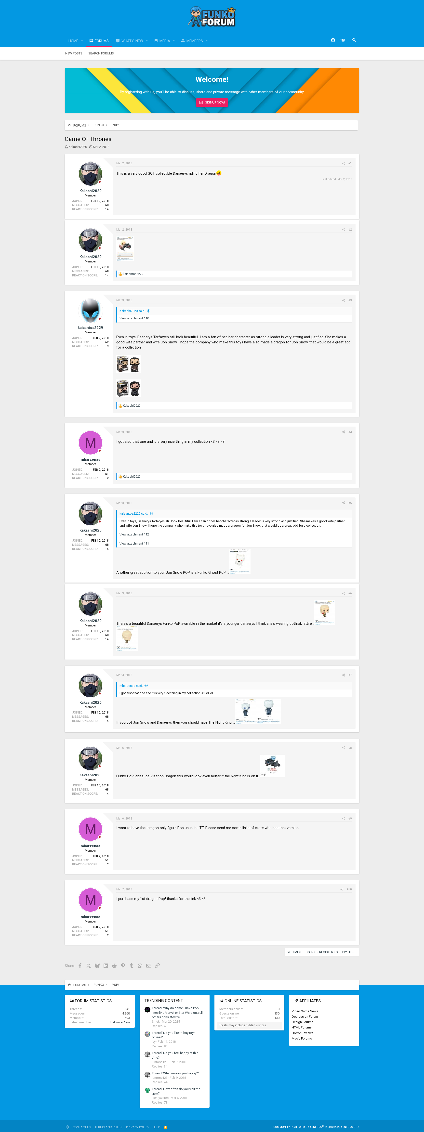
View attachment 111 (134, 543)
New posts (73, 53)
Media (164, 41)
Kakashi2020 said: (132, 311)
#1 (350, 163)
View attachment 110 (134, 318)
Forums (102, 41)
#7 (350, 675)
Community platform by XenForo (316, 1127)
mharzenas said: (131, 686)
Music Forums (302, 1038)
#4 (350, 432)
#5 (350, 503)
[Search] (354, 40)
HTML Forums (302, 1027)
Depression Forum (305, 1016)
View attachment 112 (134, 534)
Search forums (101, 53)
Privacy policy (137, 1127)
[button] (82, 41)
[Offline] (99, 182)
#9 (350, 818)
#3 (350, 300)
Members (194, 41)
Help (156, 1127)
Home (73, 41)
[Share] (343, 163)
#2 (350, 229)
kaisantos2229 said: (133, 513)
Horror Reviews (302, 1033)
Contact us (82, 1127)
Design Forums (302, 1022)
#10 (349, 889)
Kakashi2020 (78, 147)
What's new (132, 41)
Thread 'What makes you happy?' (175, 1073)
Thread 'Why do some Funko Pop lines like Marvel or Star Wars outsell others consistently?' (177, 1012)
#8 (350, 748)
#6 (350, 593)
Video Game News (305, 1011)
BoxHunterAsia (119, 1022)
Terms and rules (108, 1127)
